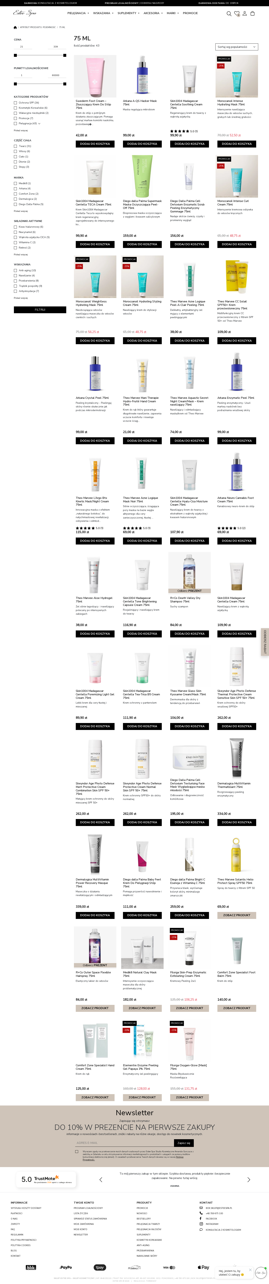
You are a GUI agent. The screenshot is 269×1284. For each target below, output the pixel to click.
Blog (14, 1250)
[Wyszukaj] (229, 13)
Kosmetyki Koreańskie (33, 108)
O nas (14, 1218)
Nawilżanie (27, 275)
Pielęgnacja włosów (149, 1229)
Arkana (25, 188)
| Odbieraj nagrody (134, 3)
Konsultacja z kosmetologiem (50, 3)
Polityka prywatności (23, 1240)
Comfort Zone (28, 194)
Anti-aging (27, 270)
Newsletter (81, 1234)
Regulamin (17, 1234)
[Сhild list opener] (39, 123)
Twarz (25, 146)
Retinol (25, 247)
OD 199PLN (218, 3)
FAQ (13, 1229)
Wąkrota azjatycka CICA (34, 237)
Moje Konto (80, 1229)
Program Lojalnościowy (88, 1208)
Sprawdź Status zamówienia (90, 1218)
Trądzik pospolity (30, 286)
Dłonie (24, 161)
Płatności (16, 1213)
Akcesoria (151, 13)
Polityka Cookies (20, 1245)
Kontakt (15, 1256)
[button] (248, 1180)
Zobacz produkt (237, 915)
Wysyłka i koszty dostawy (26, 1208)
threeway (151, 1281)
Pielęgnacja (77, 13)
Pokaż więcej (21, 130)
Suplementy (127, 13)
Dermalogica (28, 199)
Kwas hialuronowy (31, 227)
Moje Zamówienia (84, 1224)
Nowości (142, 1213)
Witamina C (27, 242)
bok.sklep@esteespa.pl (219, 1208)
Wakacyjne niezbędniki (33, 113)
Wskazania (101, 13)
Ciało (23, 156)
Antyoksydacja (29, 291)
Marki (171, 13)
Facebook (211, 1218)
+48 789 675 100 (214, 1213)
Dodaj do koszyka (95, 144)
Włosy (24, 151)
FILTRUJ (40, 310)
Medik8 (25, 183)
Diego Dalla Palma (31, 204)
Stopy (24, 167)
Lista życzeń (81, 1213)
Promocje (190, 13)
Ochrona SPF (29, 102)
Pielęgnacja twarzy (148, 1224)
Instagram (212, 1224)
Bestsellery (144, 1218)
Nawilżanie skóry (147, 1256)
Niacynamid (27, 232)
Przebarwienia (29, 280)
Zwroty (15, 1224)
